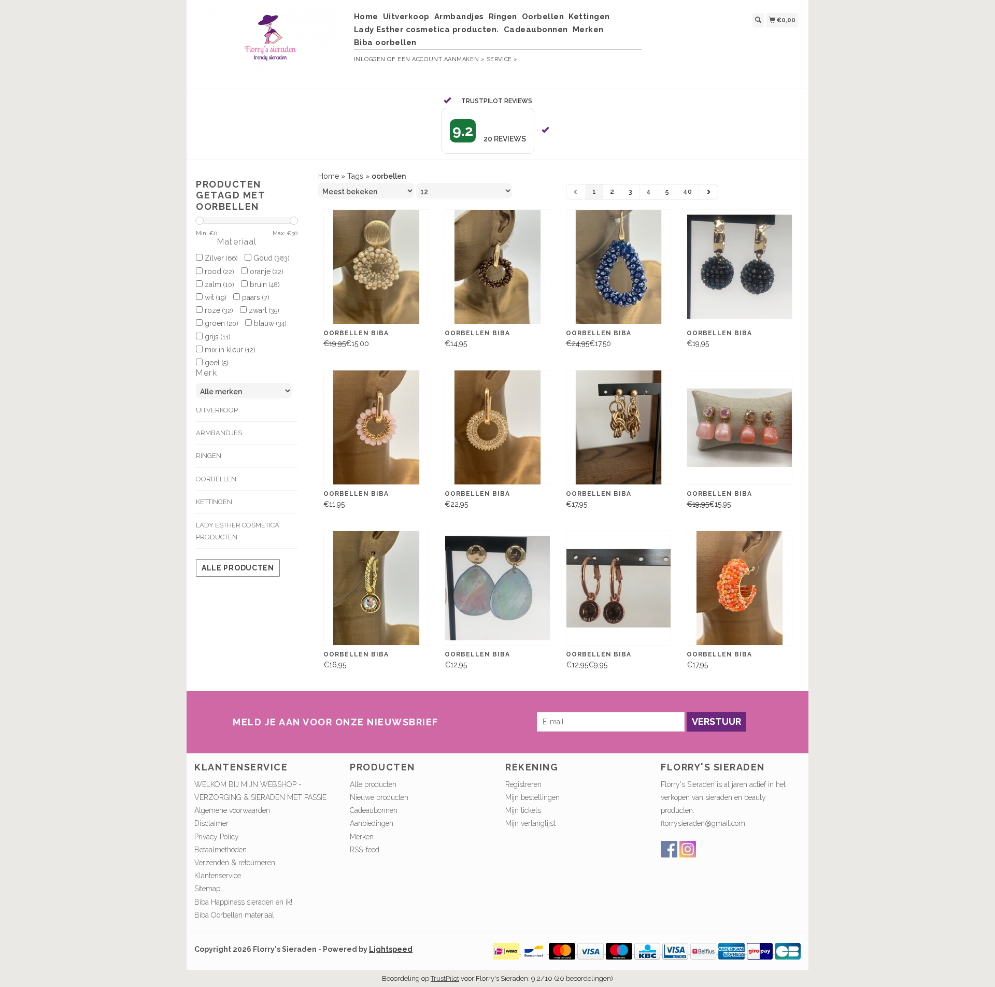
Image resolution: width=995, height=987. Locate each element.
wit (214, 297)
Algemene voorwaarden (232, 810)
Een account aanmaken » (441, 59)
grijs (216, 337)
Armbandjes (459, 16)
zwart (263, 310)
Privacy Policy (216, 837)
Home (366, 16)
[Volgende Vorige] (708, 191)
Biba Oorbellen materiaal (234, 915)
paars (254, 297)
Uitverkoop (406, 16)
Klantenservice (217, 875)
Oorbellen (543, 16)
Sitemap (207, 888)
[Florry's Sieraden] (270, 43)
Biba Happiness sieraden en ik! (243, 902)
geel (215, 363)
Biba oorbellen (385, 42)
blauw (269, 323)
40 (687, 191)
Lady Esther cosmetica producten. (426, 29)
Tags (355, 176)
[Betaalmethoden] (507, 951)
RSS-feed (364, 850)
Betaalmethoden (220, 850)
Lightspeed (391, 949)
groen (220, 323)
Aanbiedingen (371, 823)
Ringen (503, 16)
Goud (270, 258)
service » (502, 59)
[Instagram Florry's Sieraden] (687, 849)
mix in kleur (229, 350)
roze (218, 310)
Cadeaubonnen (536, 29)
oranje (265, 271)
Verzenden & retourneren (234, 863)
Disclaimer (211, 823)
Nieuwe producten (379, 797)
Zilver (220, 258)
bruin (263, 284)
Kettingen (589, 16)
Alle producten (238, 568)
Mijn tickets (523, 810)
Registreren (523, 784)
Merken (588, 29)
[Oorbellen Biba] (618, 427)
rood (218, 271)
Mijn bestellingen (532, 797)
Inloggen (370, 59)
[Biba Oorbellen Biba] (376, 267)
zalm (218, 284)
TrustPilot (445, 978)
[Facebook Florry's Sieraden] (669, 849)
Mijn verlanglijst (530, 823)
